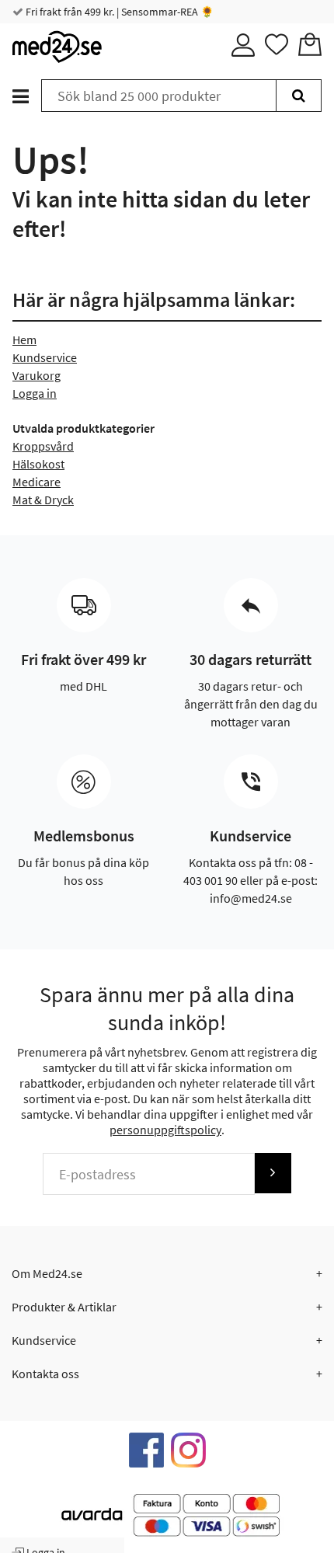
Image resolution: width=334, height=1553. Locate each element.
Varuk (27, 375)
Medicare (36, 481)
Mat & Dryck (43, 499)
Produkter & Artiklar (64, 1306)
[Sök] (299, 95)
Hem (24, 339)
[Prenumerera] (272, 1173)
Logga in (34, 393)
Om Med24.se (47, 1273)
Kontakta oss (45, 1373)
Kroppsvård (43, 446)
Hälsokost (38, 464)
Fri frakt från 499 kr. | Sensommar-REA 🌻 (118, 12)
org (52, 375)
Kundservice (44, 357)
